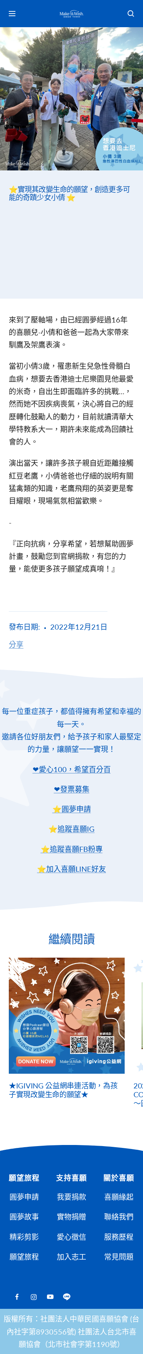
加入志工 (71, 1256)
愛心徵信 (71, 1236)
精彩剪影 (24, 1236)
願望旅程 (24, 1256)
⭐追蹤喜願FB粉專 (72, 849)
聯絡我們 (118, 1216)
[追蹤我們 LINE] (66, 1297)
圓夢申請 (24, 1196)
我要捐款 (71, 1196)
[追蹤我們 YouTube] (50, 1297)
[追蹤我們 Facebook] (17, 1297)
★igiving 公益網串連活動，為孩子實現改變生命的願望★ (63, 1090)
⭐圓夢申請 (71, 808)
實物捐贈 (71, 1216)
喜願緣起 (118, 1196)
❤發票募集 (71, 789)
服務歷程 (118, 1236)
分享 (16, 644)
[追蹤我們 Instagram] (33, 1297)
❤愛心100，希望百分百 (72, 769)
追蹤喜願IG (76, 828)
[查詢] (131, 13)
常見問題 (118, 1256)
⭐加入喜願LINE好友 (71, 868)
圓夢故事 (24, 1216)
